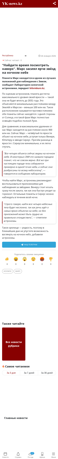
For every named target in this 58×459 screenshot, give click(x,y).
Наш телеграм (30, 244)
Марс (17, 271)
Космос (8, 271)
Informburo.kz (37, 88)
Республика (7, 55)
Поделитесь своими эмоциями (29, 254)
